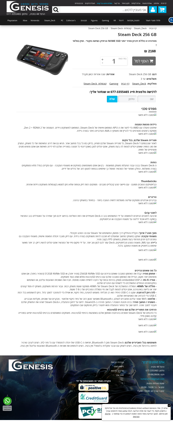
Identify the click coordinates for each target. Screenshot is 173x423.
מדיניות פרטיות (117, 370)
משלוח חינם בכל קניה (104, 3)
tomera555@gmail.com (152, 378)
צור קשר (117, 3)
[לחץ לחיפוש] (56, 9)
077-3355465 (120, 92)
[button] (171, 20)
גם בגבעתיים (79, 3)
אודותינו (156, 3)
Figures (94, 20)
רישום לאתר (118, 366)
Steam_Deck (49, 20)
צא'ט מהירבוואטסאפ (7, 408)
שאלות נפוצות (147, 3)
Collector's (71, 20)
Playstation (12, 20)
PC (62, 20)
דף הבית (163, 3)
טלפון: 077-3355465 (17, 14)
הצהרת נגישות (117, 362)
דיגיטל (121, 20)
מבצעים (84, 20)
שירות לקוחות (136, 3)
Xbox (25, 20)
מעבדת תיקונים (90, 3)
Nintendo (35, 20)
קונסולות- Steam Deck (95, 83)
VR (115, 20)
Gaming (105, 20)
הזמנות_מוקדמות (133, 20)
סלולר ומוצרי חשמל (153, 20)
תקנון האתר (125, 3)
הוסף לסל (141, 61)
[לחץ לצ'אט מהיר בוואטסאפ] (7, 401)
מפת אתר (120, 375)
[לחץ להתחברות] (153, 9)
